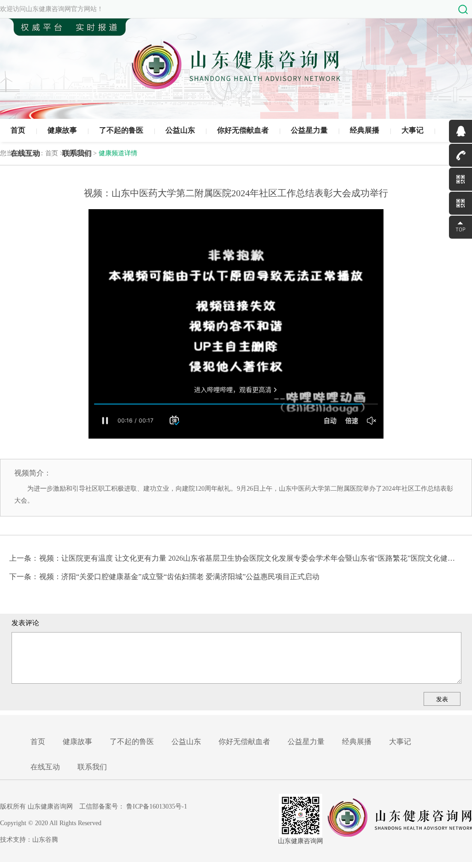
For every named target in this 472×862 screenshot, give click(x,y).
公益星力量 (309, 130)
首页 (18, 130)
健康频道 (78, 153)
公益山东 (180, 130)
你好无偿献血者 (243, 130)
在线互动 (45, 767)
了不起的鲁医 (121, 130)
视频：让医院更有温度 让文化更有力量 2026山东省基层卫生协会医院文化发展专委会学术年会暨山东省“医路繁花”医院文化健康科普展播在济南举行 (247, 558)
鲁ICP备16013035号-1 (156, 806)
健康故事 (62, 130)
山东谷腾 (45, 839)
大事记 (412, 130)
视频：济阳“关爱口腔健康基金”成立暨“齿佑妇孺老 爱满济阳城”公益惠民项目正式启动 (179, 577)
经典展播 (364, 130)
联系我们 (92, 767)
